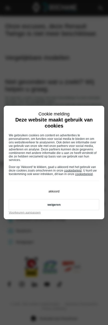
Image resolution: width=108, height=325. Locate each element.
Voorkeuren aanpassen (25, 212)
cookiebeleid (73, 170)
